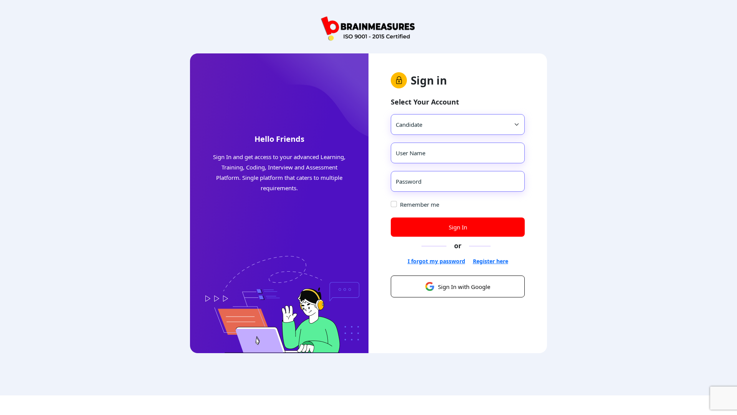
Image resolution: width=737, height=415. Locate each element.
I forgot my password (436, 261)
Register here (490, 261)
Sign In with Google (464, 286)
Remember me (419, 204)
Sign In (458, 227)
